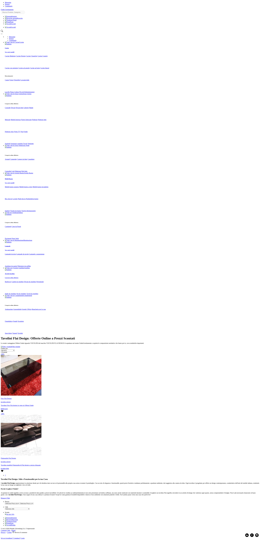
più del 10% (10, 514)
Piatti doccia (22, 199)
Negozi (7, 4)
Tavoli (25, 143)
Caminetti (8, 226)
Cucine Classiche (31, 56)
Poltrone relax (9, 132)
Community (8, 6)
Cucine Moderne (10, 56)
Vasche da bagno (15, 211)
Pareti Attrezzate (26, 120)
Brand (13, 530)
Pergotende (40, 282)
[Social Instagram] (257, 536)
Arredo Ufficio (26, 309)
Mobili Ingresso (16, 120)
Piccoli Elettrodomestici (27, 92)
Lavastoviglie (25, 80)
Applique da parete (11, 266)
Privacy (3, 532)
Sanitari (7, 211)
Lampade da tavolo (22, 254)
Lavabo (15, 199)
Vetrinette (31, 143)
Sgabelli (7, 143)
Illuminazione (27, 240)
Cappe (7, 80)
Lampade (7, 246)
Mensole (7, 120)
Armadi (7, 159)
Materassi (18, 171)
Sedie (26, 132)
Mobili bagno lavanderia (40, 187)
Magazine (8, 2)
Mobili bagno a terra (25, 187)
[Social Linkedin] (247, 536)
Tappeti (14, 333)
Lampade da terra (10, 254)
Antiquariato (9, 309)
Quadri (15, 321)
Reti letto (24, 171)
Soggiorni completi (16, 143)
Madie (31, 108)
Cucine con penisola (11, 68)
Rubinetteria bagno (32, 199)
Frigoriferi (17, 80)
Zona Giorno (27, 94)
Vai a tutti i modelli (9, 52)
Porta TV (17, 132)
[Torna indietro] (8, 44)
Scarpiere (21, 321)
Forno (11, 80)
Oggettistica (8, 321)
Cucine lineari (44, 68)
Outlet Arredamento (7, 9)
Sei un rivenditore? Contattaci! (10, 538)
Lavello (7, 92)
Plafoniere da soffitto (24, 266)
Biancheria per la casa (39, 309)
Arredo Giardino (10, 273)
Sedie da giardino (10, 294)
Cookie (9, 532)
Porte (13, 238)
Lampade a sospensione (36, 254)
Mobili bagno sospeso (12, 187)
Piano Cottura (14, 92)
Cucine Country (42, 56)
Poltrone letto (42, 120)
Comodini (8, 171)
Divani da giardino (30, 282)
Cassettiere (31, 159)
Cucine (21, 42)
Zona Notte (25, 145)
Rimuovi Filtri (5, 498)
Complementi (27, 295)
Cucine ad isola (35, 68)
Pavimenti (8, 238)
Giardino (27, 268)
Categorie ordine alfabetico (11, 277)
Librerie (26, 108)
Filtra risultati (16, 347)
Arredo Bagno (28, 173)
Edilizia (20, 212)
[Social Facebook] (252, 536)
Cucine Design (21, 56)
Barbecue (8, 282)
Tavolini (20, 333)
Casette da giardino (17, 282)
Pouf (22, 132)
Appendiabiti (17, 309)
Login (23, 538)
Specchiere (8, 333)
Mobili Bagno (9, 179)
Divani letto (19, 108)
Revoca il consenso (21, 532)
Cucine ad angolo (24, 68)
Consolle (8, 108)
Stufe (17, 238)
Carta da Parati (16, 226)
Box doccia (8, 199)
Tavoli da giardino (32, 294)
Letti (13, 171)
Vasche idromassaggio (28, 211)
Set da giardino (21, 294)
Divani (13, 108)
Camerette (13, 159)
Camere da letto (22, 159)
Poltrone (34, 120)
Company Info (5, 530)
